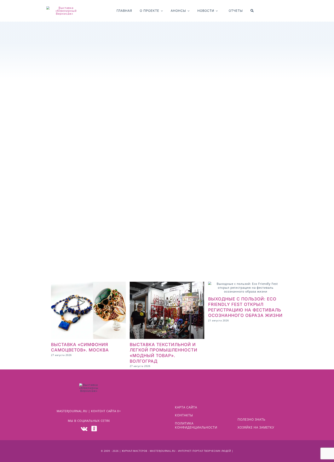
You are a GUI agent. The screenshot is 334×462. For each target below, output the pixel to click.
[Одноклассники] (94, 428)
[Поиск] (252, 11)
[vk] (84, 428)
